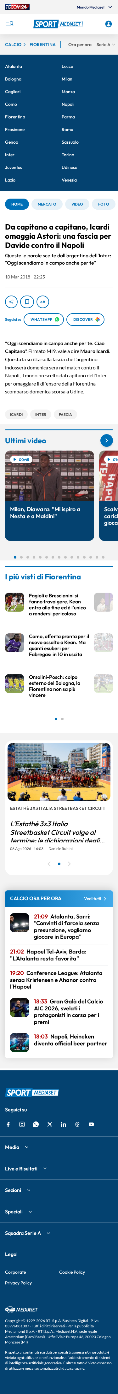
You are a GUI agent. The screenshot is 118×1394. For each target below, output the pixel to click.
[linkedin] (63, 1124)
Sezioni (13, 1190)
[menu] (9, 24)
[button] (59, 24)
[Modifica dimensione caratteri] (43, 302)
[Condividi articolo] (11, 302)
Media (12, 1147)
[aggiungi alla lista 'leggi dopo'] (27, 302)
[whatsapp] (36, 1124)
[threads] (77, 1124)
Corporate (15, 1272)
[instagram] (22, 1124)
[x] (50, 1124)
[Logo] (59, 24)
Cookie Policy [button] (72, 1272)
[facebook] (8, 1124)
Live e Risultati (21, 1168)
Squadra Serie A (23, 1233)
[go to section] (106, 440)
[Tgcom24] (17, 7)
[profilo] (108, 24)
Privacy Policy (18, 1283)
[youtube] (91, 1124)
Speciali (14, 1211)
